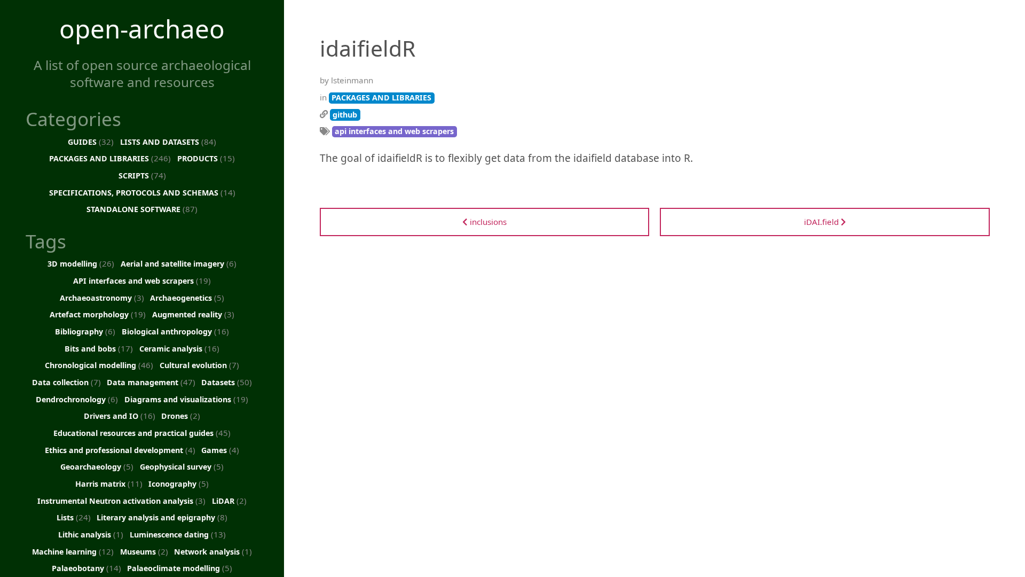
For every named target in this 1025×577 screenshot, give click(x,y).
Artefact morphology (98, 314)
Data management (151, 382)
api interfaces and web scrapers (394, 131)
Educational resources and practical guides (142, 432)
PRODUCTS (206, 158)
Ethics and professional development (120, 450)
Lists (74, 517)
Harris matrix (109, 483)
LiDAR (229, 500)
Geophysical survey (182, 466)
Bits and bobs (99, 348)
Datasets (226, 382)
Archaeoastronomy (102, 297)
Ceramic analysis (179, 348)
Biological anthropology (175, 331)
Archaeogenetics (187, 297)
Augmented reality (193, 314)
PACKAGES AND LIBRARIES (110, 158)
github (345, 115)
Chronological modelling (99, 365)
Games (220, 450)
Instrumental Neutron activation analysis (121, 500)
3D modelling (81, 263)
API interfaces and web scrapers (142, 280)
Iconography (178, 483)
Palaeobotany (86, 568)
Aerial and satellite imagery (178, 263)
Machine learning (73, 551)
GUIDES (91, 141)
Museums (144, 551)
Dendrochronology (77, 399)
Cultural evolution (199, 365)
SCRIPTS (142, 175)
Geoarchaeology (96, 466)
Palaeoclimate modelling (179, 568)
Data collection (66, 382)
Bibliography (85, 331)
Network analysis (213, 551)
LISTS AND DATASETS (168, 141)
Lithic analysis (90, 534)
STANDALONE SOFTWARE (142, 209)
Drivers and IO (119, 415)
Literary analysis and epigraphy (162, 517)
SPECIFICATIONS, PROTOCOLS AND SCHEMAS (142, 192)
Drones (180, 415)
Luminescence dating (178, 534)
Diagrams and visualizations (186, 399)
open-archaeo (142, 28)
